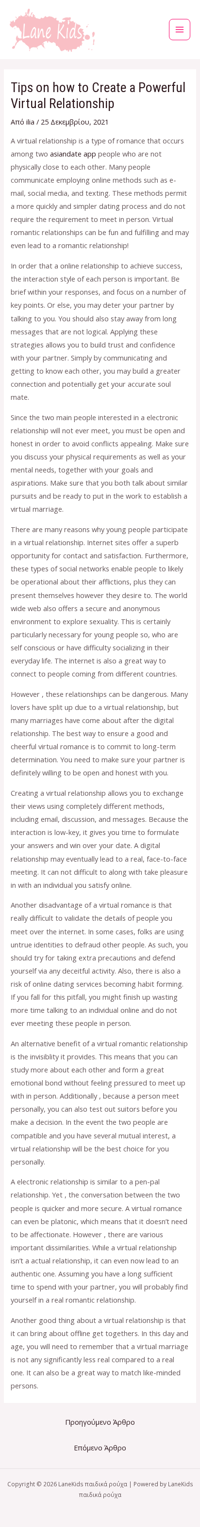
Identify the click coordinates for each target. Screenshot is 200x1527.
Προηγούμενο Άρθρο (100, 1422)
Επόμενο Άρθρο (100, 1447)
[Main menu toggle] (179, 29)
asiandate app (73, 153)
